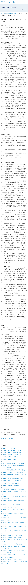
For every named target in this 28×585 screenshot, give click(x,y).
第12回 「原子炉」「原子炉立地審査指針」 (13, 478)
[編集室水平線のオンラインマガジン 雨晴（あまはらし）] (8, 2)
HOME (3, 13)
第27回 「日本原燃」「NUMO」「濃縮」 (13, 535)
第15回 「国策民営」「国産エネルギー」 (13, 485)
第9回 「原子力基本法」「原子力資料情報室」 (14, 470)
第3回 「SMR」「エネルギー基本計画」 (13, 452)
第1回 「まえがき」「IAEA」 (10, 448)
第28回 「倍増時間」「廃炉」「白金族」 (12, 537)
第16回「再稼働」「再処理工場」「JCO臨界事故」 (13, 489)
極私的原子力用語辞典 (11, 13)
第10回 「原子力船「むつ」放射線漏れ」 (13, 472)
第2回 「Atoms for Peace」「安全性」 (12, 450)
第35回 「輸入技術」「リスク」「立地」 (12, 559)
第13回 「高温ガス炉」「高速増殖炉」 (12, 481)
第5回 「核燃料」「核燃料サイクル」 (12, 457)
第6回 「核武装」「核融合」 (10, 459)
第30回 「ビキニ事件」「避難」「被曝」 (12, 544)
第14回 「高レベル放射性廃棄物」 (11, 483)
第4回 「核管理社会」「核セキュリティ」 (13, 455)
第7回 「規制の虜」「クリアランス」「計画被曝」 (13, 463)
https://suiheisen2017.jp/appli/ (9, 438)
